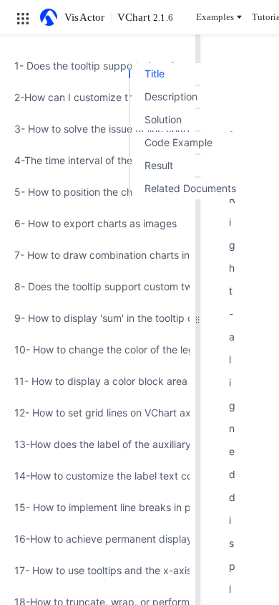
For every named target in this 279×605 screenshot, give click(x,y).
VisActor (84, 17)
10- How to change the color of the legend (97, 349)
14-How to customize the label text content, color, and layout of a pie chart (97, 476)
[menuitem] (98, 66)
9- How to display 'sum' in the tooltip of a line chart (97, 318)
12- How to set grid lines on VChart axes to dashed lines (97, 412)
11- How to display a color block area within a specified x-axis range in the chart (97, 381)
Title (155, 73)
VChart (145, 17)
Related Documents (190, 188)
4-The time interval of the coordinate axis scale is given (97, 160)
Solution (163, 119)
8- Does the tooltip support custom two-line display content (97, 286)
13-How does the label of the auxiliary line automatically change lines (97, 444)
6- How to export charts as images (95, 223)
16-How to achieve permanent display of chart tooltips (97, 539)
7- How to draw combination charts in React (97, 255)
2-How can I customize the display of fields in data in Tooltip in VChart (97, 97)
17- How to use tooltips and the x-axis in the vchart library (97, 570)
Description (171, 96)
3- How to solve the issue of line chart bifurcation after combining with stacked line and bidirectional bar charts (97, 129)
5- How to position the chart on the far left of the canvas (97, 192)
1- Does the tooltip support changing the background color (97, 65)
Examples (215, 16)
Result (159, 165)
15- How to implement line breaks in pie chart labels (97, 507)
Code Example (178, 142)
